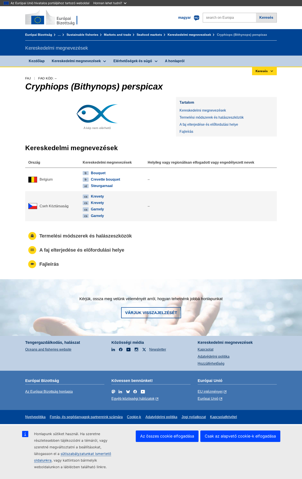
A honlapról (174, 61)
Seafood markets (149, 34)
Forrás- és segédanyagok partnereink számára (86, 417)
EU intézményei (210, 391)
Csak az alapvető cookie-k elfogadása (240, 436)
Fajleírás (186, 131)
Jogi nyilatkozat (194, 417)
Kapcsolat (205, 349)
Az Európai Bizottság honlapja (49, 391)
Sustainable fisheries (82, 34)
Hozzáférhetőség (211, 363)
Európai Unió (208, 398)
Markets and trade (117, 34)
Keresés (266, 17)
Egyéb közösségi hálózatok (133, 398)
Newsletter (157, 349)
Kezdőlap (37, 61)
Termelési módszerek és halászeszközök (212, 117)
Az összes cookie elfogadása (167, 436)
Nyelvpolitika (35, 417)
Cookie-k (134, 417)
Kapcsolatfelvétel (223, 417)
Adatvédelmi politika (213, 356)
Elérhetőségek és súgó (132, 61)
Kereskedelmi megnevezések (189, 34)
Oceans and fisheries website (48, 349)
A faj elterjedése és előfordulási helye (209, 124)
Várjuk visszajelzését (151, 313)
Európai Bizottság (38, 34)
